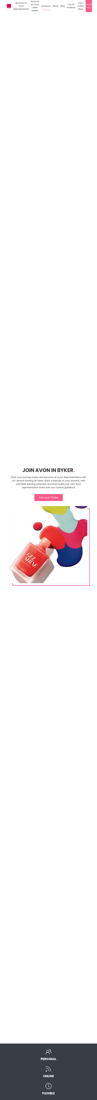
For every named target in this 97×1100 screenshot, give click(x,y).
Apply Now (89, 6)
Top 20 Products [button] (71, 6)
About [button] (55, 6)
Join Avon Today (48, 497)
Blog (62, 6)
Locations (46, 6)
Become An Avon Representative (21, 6)
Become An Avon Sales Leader (35, 6)
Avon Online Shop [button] (80, 6)
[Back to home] (9, 6)
